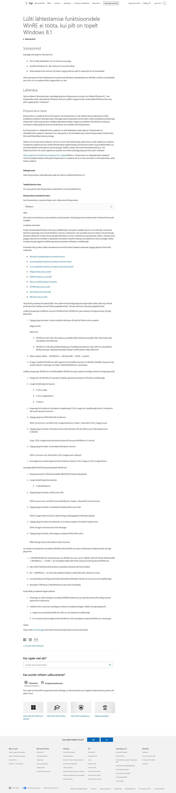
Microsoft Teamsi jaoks (94, 779)
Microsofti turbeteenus (80, 716)
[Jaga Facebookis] (25, 639)
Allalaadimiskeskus (42, 756)
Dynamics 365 (92, 764)
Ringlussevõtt (41, 767)
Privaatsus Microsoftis (148, 760)
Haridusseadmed (68, 756)
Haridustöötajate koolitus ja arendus (73, 771)
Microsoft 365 (39, 3)
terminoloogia (38, 629)
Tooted (56, 3)
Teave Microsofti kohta (149, 756)
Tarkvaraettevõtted (121, 777)
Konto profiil (40, 752)
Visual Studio (120, 781)
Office (49, 3)
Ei (107, 739)
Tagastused (40, 760)
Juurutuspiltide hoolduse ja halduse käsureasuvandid (52, 266)
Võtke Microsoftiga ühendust (79, 789)
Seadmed (67, 3)
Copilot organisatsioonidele (17, 752)
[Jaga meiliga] (35, 639)
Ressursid (95, 3)
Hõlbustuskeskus (102, 716)
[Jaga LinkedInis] (29, 639)
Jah (93, 739)
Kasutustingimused (105, 789)
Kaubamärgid (118, 789)
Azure (89, 760)
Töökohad (145, 752)
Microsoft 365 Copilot (94, 775)
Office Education (68, 767)
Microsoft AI (91, 752)
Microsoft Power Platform (123, 773)
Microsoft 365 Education (70, 764)
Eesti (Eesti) (15, 788)
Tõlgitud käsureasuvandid (40, 271)
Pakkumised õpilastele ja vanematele (74, 775)
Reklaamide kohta (130, 789)
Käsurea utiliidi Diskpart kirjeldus (43, 281)
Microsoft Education (69, 752)
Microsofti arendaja (121, 752)
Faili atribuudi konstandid (40, 291)
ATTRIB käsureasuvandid (40, 286)
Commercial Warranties (43, 771)
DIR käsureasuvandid (38, 297)
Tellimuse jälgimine (42, 764)
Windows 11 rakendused (16, 764)
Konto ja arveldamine (81, 3)
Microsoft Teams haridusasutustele (73, 760)
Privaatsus (94, 789)
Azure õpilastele (68, 779)
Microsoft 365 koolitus (56, 716)
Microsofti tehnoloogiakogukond (125, 766)
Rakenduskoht (30, 39)
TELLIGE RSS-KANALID (34, 646)
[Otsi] (110, 665)
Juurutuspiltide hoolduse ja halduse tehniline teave (51, 261)
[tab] (31, 683)
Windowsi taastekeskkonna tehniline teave (47, 256)
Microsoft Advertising (94, 771)
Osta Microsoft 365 (111, 3)
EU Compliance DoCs (145, 789)
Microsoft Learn (120, 756)
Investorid (145, 764)
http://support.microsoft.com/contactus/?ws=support (45, 155)
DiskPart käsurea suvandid (41, 276)
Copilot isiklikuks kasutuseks (17, 756)
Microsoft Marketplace (122, 769)
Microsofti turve (92, 756)
